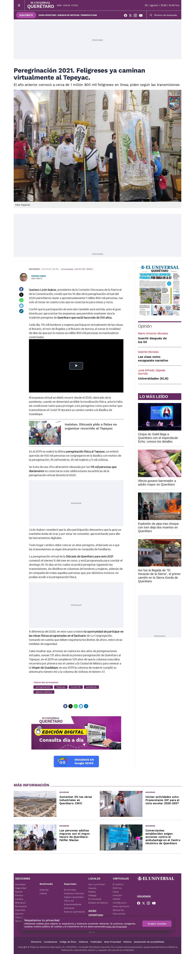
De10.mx (117, 888)
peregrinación (43, 687)
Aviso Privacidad (112, 942)
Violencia (83, 942)
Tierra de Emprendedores (73, 902)
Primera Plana (89, 15)
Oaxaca (92, 888)
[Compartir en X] (21, 294)
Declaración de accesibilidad (149, 942)
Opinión (145, 326)
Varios (91, 932)
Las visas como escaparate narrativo (153, 358)
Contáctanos (50, 942)
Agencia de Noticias (68, 15)
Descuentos (119, 913)
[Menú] (19, 5)
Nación (19, 891)
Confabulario (120, 902)
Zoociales (69, 908)
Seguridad (20, 888)
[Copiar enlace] (21, 311)
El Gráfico (118, 884)
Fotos (74, 5)
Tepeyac (60, 687)
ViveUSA (117, 895)
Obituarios (118, 910)
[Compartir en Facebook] (21, 289)
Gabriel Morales (148, 351)
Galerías (44, 889)
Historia (127, 942)
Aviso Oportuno (47, 15)
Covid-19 (75, 687)
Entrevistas (70, 889)
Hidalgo (92, 895)
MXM (59, 5)
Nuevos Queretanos (74, 911)
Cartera (19, 899)
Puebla (92, 891)
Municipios (21, 906)
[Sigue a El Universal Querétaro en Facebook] (126, 16)
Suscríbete (26, 15)
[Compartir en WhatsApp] (21, 300)
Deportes (20, 910)
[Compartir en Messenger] (21, 305)
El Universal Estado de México (98, 901)
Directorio (36, 942)
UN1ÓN (116, 899)
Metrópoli (20, 902)
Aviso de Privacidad (116, 926)
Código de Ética (68, 942)
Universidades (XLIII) (153, 378)
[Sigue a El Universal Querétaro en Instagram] (136, 16)
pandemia (91, 687)
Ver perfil (37, 278)
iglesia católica (44, 692)
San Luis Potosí (96, 884)
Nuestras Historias (74, 893)
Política (19, 895)
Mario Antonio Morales (153, 333)
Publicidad (96, 942)
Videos (66, 5)
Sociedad (34, 269)
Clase (116, 891)
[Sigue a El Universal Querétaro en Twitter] (131, 16)
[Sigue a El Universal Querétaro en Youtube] (142, 16)
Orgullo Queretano (74, 897)
